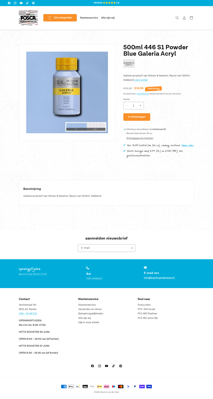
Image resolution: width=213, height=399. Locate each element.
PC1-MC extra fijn (148, 318)
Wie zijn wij (84, 318)
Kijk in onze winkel (88, 322)
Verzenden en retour (90, 309)
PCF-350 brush (146, 309)
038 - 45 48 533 (28, 313)
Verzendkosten (142, 94)
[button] (58, 18)
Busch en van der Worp (110, 392)
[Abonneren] (131, 248)
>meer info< (187, 145)
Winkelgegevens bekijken (139, 138)
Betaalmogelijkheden (90, 313)
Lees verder (141, 79)
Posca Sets (144, 304)
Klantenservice (87, 304)
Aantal (126, 99)
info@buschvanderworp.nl (159, 277)
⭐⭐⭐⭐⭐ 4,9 (111, 3)
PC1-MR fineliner (147, 313)
